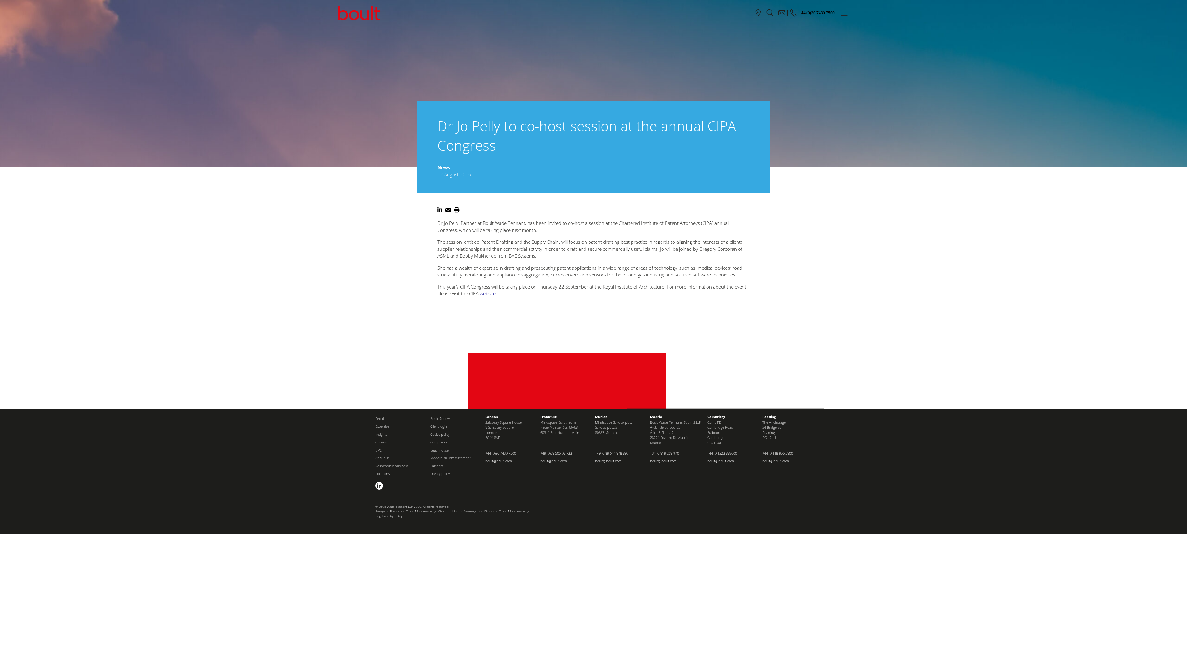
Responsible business (391, 466)
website (488, 293)
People (380, 418)
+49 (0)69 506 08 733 (556, 453)
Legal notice (439, 450)
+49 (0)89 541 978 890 (611, 453)
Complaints (439, 442)
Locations (382, 473)
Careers (381, 442)
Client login (438, 426)
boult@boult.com (498, 461)
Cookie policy (439, 434)
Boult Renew (440, 418)
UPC (378, 450)
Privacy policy (440, 473)
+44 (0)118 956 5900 (777, 453)
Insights (381, 434)
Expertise (382, 426)
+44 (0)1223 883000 (722, 453)
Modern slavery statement (450, 458)
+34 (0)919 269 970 (664, 453)
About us (382, 458)
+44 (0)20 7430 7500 (500, 453)
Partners (436, 466)
